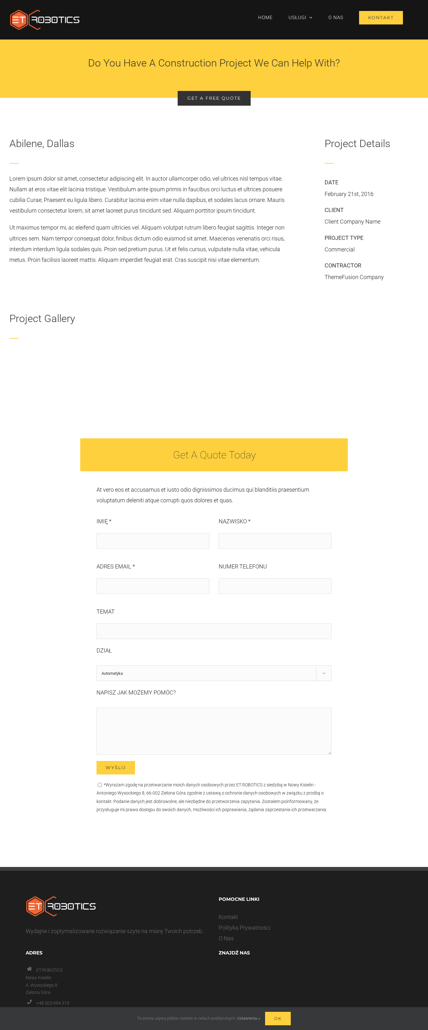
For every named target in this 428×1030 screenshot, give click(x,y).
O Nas (226, 938)
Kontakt (228, 917)
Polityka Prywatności (244, 927)
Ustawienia (247, 1018)
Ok (278, 1018)
